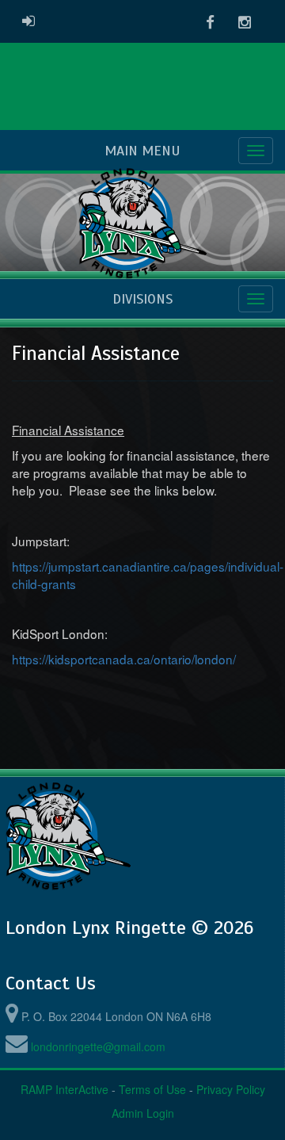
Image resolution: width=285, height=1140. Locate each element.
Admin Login (143, 1113)
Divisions (142, 299)
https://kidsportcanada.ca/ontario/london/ (124, 659)
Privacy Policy (230, 1089)
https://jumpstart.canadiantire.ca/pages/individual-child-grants (147, 574)
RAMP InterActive (64, 1089)
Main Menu (142, 150)
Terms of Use (152, 1089)
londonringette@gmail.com (98, 1046)
